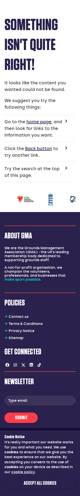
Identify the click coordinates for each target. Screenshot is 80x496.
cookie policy (23, 472)
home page (38, 121)
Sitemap (16, 338)
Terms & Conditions (26, 324)
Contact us (18, 317)
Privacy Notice (21, 331)
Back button (38, 148)
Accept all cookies (40, 483)
